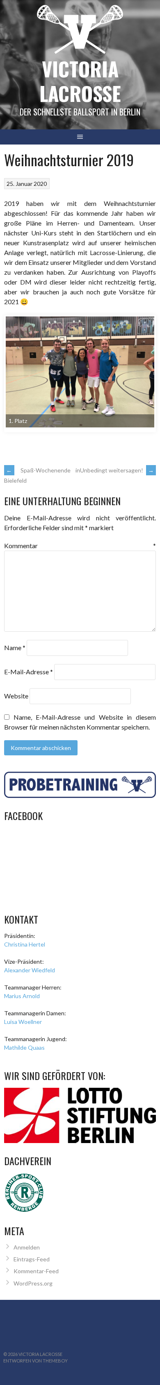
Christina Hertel (24, 944)
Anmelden (27, 1247)
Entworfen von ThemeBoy (35, 1360)
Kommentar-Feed (36, 1271)
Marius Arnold (22, 995)
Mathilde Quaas (24, 1047)
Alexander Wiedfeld (29, 970)
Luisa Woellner (23, 1021)
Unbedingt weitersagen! (117, 470)
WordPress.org (33, 1283)
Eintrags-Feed (32, 1259)
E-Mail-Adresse (28, 672)
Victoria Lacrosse (80, 81)
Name (14, 647)
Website (16, 696)
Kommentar (80, 545)
